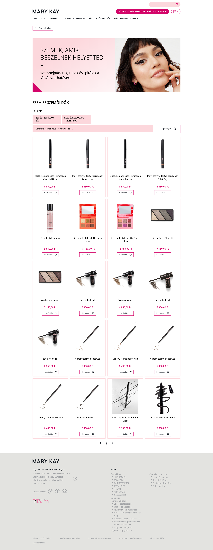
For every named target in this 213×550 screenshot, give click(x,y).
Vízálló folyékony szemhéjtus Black (125, 419)
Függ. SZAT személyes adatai (130, 538)
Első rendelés (159, 486)
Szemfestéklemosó (50, 237)
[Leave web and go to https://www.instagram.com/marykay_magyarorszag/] (50, 491)
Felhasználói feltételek (42, 538)
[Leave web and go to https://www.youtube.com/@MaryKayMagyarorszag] (64, 491)
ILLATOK (117, 489)
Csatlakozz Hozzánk (158, 474)
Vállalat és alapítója (123, 506)
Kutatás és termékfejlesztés (127, 518)
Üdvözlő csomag (160, 477)
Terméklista (115, 474)
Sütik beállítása (39, 543)
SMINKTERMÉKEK (121, 483)
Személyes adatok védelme (69, 538)
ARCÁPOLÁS (119, 480)
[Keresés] (177, 4)
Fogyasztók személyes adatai (99, 538)
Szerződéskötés (160, 480)
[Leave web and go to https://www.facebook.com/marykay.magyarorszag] (57, 491)
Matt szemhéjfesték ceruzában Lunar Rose (87, 177)
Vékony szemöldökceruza (87, 358)
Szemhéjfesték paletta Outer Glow (125, 239)
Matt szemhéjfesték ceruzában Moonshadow (125, 177)
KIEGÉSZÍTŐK (120, 495)
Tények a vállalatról (119, 501)
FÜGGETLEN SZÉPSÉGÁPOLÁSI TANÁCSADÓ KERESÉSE (142, 11)
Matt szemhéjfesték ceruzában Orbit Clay (162, 177)
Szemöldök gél (88, 299)
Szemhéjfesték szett (162, 237)
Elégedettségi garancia (121, 530)
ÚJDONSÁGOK (120, 477)
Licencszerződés (157, 538)
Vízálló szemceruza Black (163, 417)
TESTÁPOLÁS (119, 486)
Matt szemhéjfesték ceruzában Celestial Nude (50, 177)
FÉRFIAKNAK (119, 492)
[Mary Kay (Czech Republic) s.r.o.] (46, 11)
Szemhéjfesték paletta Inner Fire (88, 239)
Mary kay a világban (123, 527)
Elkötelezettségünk (122, 503)
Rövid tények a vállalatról (125, 509)
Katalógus (115, 498)
